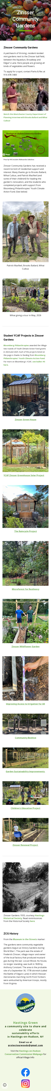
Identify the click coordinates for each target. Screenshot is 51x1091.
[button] (3, 3)
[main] (25, 20)
